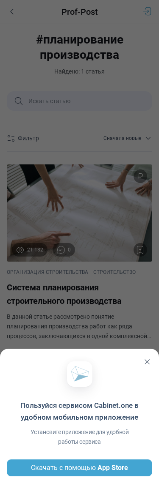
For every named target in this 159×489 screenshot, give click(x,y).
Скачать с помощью (79, 468)
